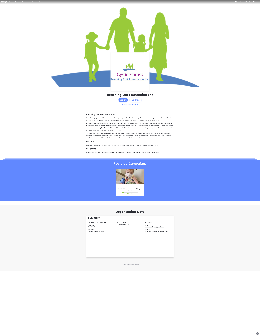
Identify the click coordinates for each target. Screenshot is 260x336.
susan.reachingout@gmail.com (154, 227)
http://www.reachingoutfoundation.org (156, 231)
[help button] (257, 333)
